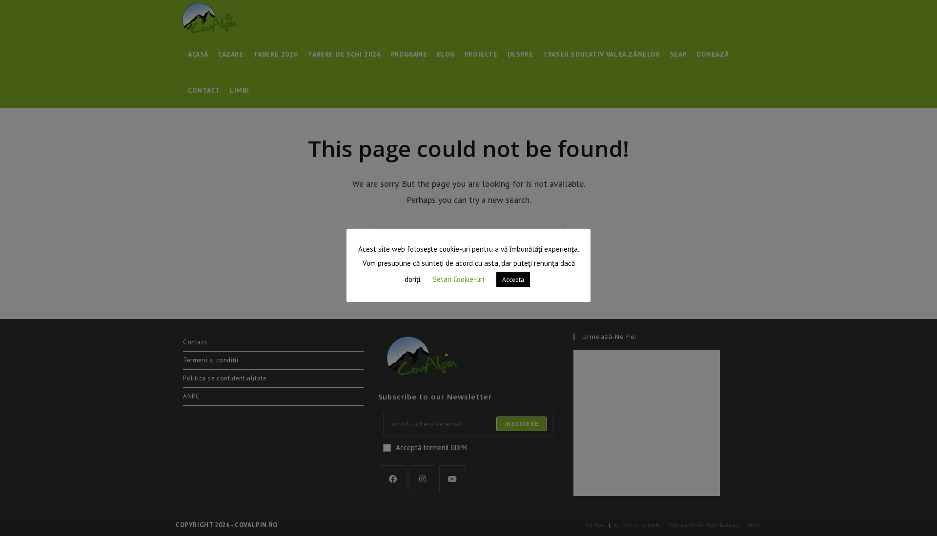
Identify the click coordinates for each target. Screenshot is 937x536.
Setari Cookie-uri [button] (458, 279)
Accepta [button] (513, 280)
